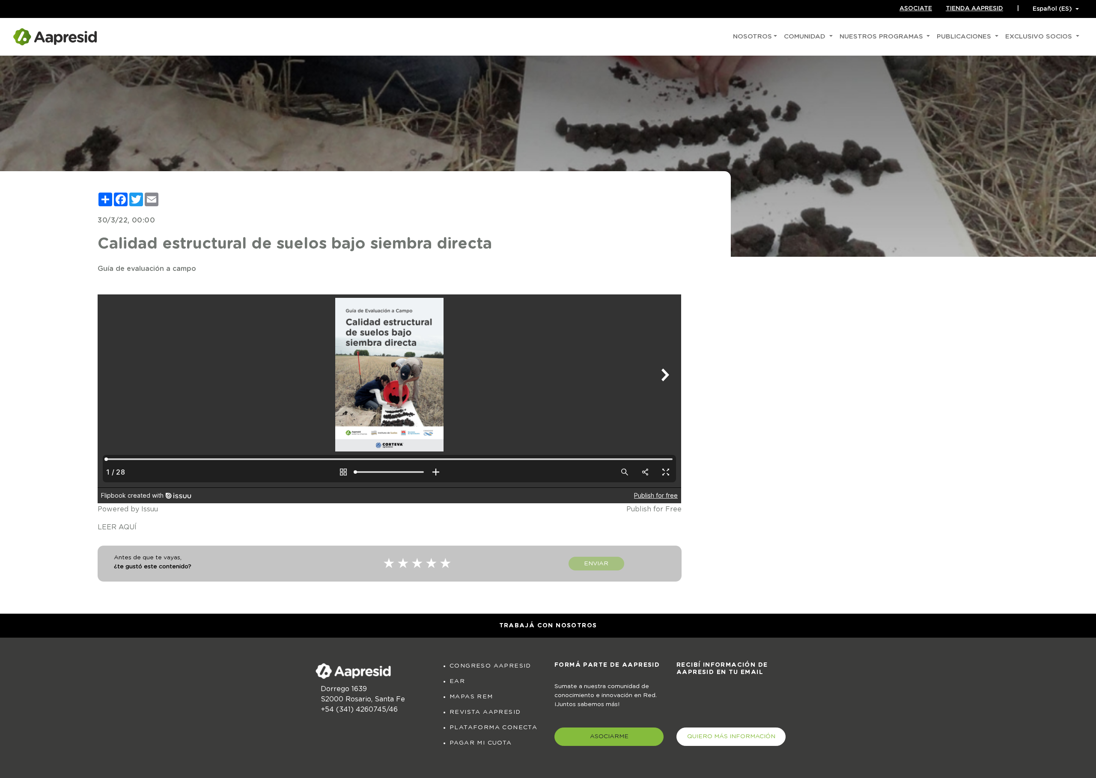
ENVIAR (596, 564)
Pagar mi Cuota (481, 743)
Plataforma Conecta (493, 727)
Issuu (149, 509)
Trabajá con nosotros (548, 626)
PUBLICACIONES (965, 36)
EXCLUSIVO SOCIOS (1039, 36)
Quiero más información (731, 736)
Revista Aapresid (485, 712)
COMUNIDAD (806, 36)
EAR (457, 681)
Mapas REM (471, 697)
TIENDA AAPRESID (974, 9)
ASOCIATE (915, 9)
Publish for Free (654, 509)
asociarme (609, 736)
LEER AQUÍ (117, 527)
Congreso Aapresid (490, 666)
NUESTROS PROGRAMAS (882, 36)
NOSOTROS (752, 36)
